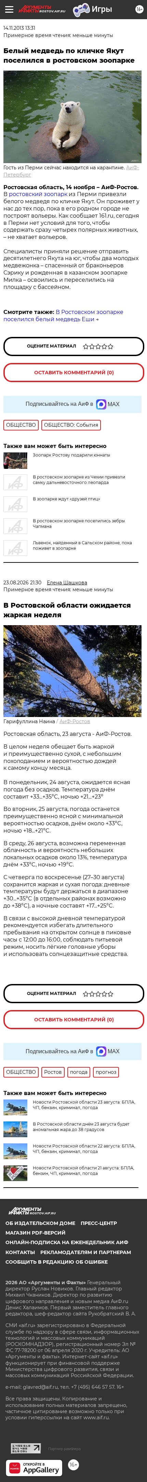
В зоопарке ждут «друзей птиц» (66, 498)
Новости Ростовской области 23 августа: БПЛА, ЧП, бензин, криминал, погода (84, 1105)
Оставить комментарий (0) (74, 372)
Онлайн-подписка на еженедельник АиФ (66, 1242)
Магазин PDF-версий (35, 1233)
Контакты (20, 1252)
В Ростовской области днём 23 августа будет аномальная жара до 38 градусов (81, 1126)
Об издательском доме (40, 1223)
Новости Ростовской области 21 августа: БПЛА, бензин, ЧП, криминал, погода (83, 1170)
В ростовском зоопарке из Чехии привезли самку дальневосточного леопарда (79, 479)
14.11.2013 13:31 (19, 28)
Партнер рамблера (64, 1449)
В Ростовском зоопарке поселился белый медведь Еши (63, 316)
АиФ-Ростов (74, 721)
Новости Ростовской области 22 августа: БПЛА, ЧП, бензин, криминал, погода (84, 1148)
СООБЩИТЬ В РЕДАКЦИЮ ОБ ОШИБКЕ (56, 1262)
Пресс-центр (99, 1223)
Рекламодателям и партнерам (85, 1252)
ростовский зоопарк (38, 194)
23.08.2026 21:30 (22, 583)
